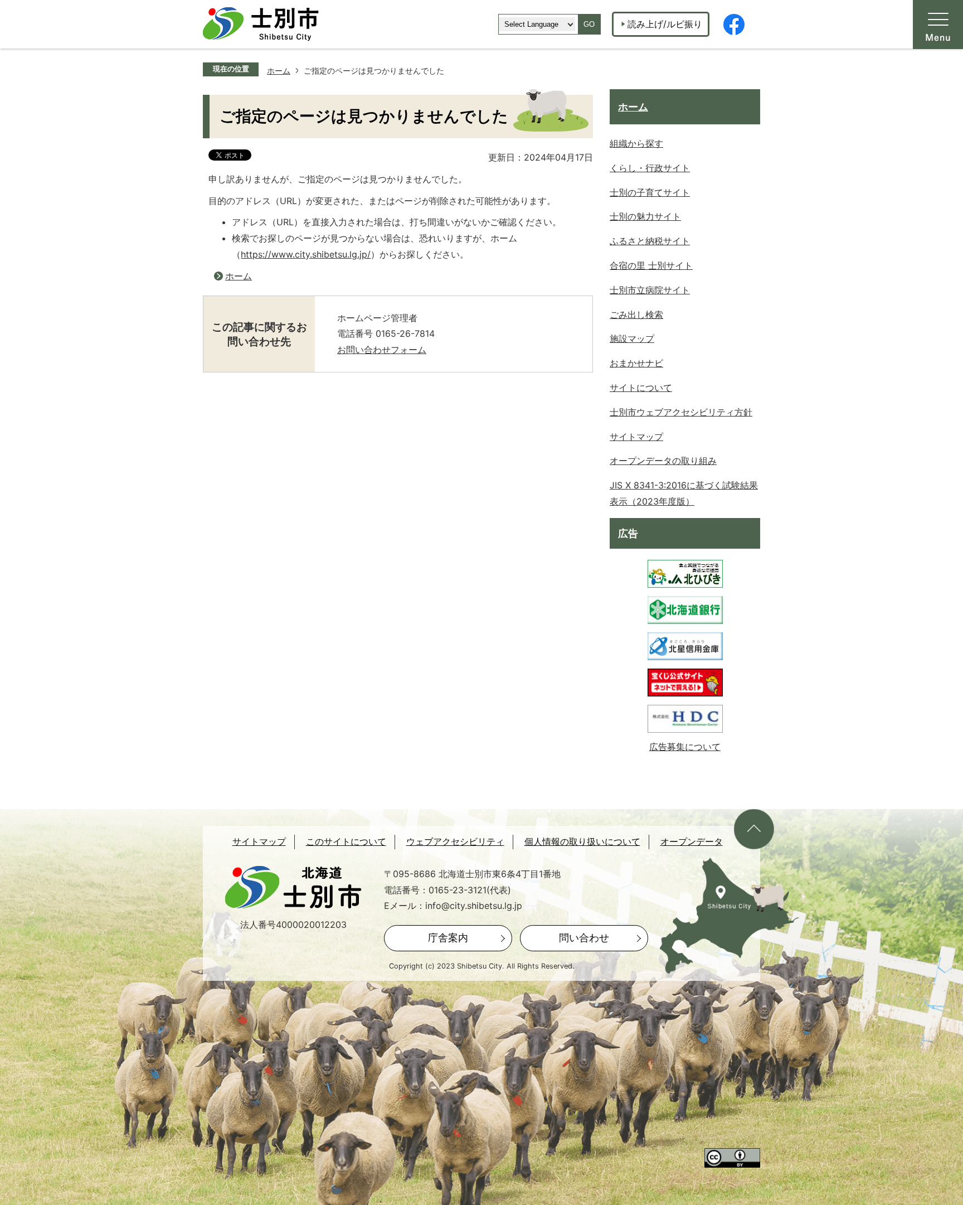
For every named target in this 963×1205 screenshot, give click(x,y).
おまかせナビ (636, 363)
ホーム (278, 70)
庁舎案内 (448, 937)
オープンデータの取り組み (663, 460)
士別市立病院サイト (650, 290)
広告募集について (685, 746)
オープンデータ (691, 841)
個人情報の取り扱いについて (582, 841)
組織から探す (636, 143)
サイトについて (641, 387)
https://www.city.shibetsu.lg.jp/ (306, 254)
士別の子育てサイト (650, 192)
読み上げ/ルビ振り (665, 24)
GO (589, 24)
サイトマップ (636, 436)
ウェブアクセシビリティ (455, 841)
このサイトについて (346, 841)
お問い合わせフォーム (381, 349)
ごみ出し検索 (636, 314)
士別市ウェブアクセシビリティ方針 (681, 412)
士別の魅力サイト (645, 216)
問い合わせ (584, 937)
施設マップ (632, 338)
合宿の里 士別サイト (651, 265)
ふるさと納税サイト (650, 240)
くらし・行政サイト (650, 167)
